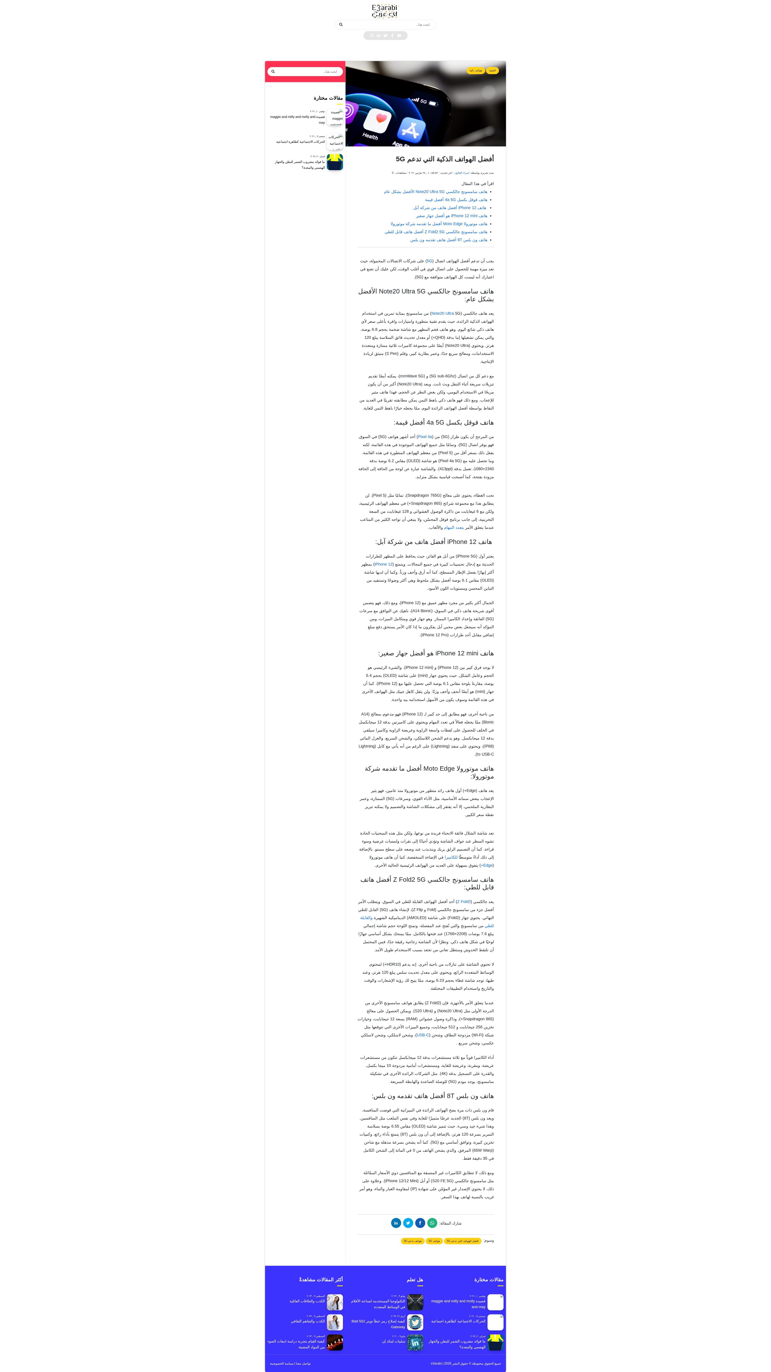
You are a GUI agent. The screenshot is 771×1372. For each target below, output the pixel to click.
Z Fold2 (464, 901)
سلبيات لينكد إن (393, 1341)
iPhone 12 (384, 564)
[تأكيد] (341, 24)
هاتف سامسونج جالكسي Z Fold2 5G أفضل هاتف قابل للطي (436, 232)
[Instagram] (372, 35)
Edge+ (487, 865)
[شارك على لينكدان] (396, 1223)
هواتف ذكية (476, 70)
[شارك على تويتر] (408, 1223)
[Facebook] (392, 35)
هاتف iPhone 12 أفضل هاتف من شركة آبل (450, 207)
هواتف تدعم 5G (413, 1240)
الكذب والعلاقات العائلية (307, 1301)
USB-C (423, 1035)
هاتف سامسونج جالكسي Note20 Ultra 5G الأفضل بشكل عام (435, 191)
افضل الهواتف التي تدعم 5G (462, 1240)
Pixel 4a (425, 436)
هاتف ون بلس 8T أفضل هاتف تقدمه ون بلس (448, 240)
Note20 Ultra (442, 313)
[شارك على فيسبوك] (420, 1223)
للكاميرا (451, 857)
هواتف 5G (434, 1240)
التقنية (492, 70)
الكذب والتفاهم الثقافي (308, 1321)
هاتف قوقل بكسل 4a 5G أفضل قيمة (456, 199)
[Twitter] (385, 35)
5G (429, 261)
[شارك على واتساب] (432, 1223)
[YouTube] (399, 35)
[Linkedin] (379, 35)
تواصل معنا (303, 1363)
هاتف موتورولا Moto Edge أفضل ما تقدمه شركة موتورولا (439, 224)
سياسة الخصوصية (282, 1363)
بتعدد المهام (454, 527)
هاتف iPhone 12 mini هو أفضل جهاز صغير (451, 216)
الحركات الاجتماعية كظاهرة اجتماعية (300, 141)
